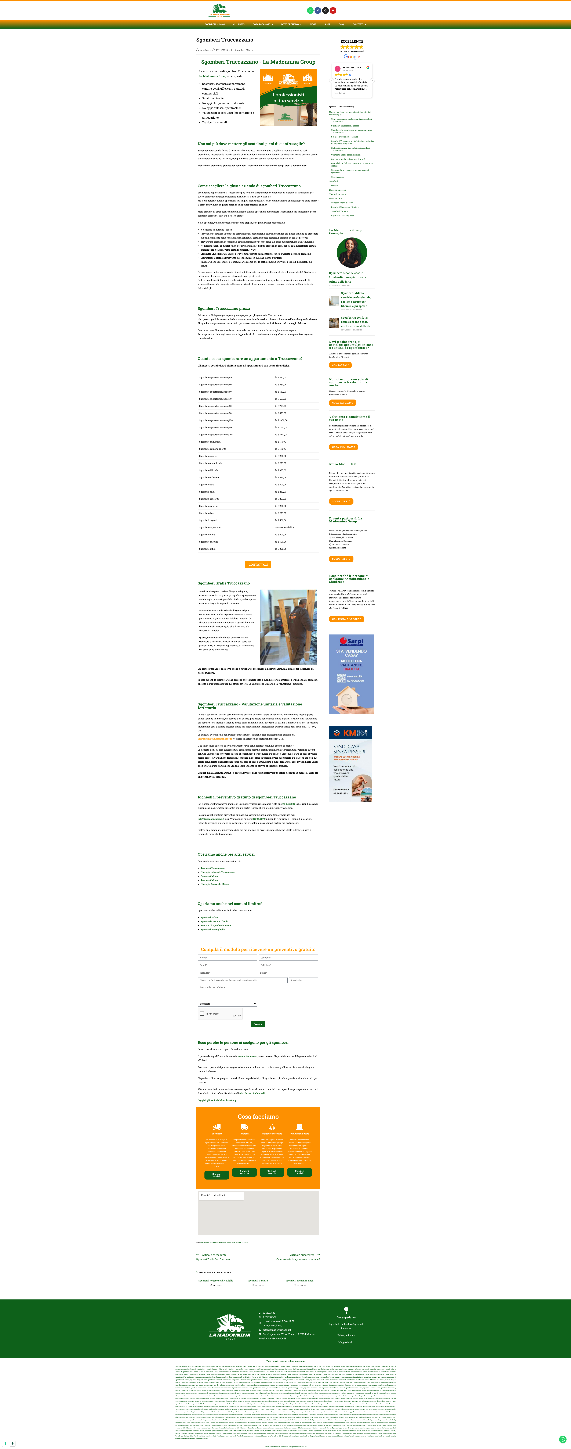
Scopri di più (341, 501)
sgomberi (204, 1243)
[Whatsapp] (310, 10)
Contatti (358, 24)
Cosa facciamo (261, 24)
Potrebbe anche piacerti (342, 202)
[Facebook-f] (317, 10)
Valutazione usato (337, 194)
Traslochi (333, 185)
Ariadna (204, 50)
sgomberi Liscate (222, 925)
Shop (327, 24)
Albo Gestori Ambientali (252, 1093)
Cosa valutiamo (343, 447)
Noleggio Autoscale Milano (215, 884)
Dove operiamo (346, 1317)
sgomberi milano (218, 1243)
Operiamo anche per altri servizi (345, 154)
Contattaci (340, 365)
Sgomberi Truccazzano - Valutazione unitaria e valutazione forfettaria (352, 142)
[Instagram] (325, 10)
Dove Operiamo (290, 24)
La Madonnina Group (212, 76)
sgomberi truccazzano (237, 1243)
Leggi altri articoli (337, 198)
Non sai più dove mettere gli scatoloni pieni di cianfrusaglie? (350, 113)
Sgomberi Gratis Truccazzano (344, 136)
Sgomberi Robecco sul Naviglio (216, 1280)
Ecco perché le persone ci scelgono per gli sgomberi (350, 171)
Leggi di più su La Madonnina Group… (218, 1100)
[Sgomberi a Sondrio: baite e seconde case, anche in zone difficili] (334, 323)
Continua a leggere (346, 619)
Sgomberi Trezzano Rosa (300, 1280)
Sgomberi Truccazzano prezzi (345, 125)
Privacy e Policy (346, 1335)
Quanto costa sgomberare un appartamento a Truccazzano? (351, 131)
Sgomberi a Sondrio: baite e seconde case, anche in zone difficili (355, 322)
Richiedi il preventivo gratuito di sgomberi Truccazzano (350, 149)
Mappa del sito (346, 1342)
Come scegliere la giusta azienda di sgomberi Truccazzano (351, 120)
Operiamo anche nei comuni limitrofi (348, 159)
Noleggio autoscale (337, 190)
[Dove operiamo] (346, 1310)
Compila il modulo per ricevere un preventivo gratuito (352, 164)
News (313, 24)
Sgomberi (333, 181)
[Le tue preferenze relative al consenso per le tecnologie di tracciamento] (5, 1444)
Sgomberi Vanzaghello (213, 929)
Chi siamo (238, 24)
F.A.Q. (341, 24)
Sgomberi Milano (215, 24)
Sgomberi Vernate (258, 1280)
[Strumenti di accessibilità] (12, 1444)
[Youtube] (333, 10)
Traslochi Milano (210, 880)
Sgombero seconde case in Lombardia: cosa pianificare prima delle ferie (347, 277)
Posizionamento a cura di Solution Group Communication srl (285, 1447)
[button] (372, 80)
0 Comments (344, 285)
